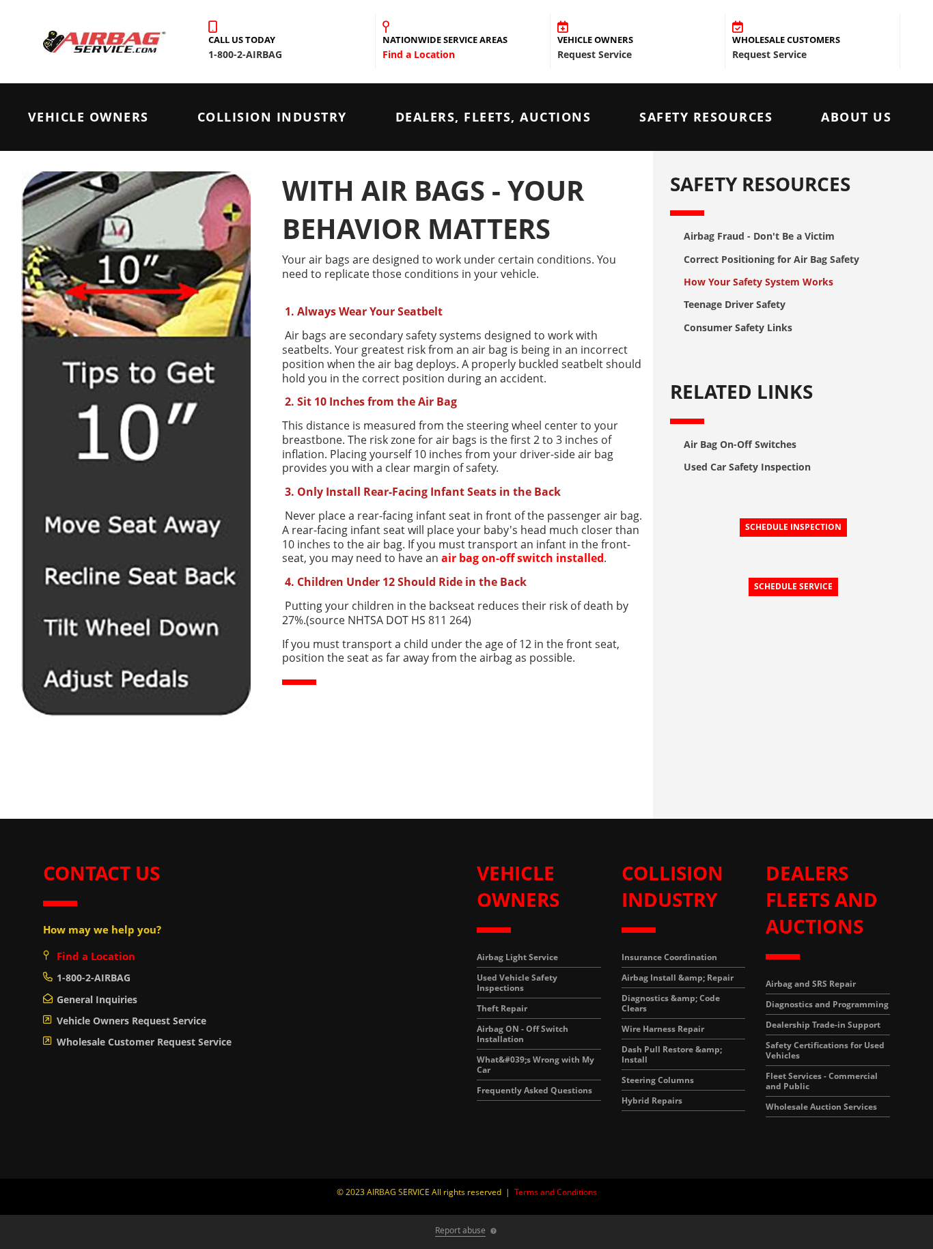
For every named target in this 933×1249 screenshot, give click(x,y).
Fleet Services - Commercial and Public (822, 1081)
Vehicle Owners (88, 117)
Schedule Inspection (793, 527)
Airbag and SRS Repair (811, 984)
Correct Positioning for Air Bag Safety (771, 259)
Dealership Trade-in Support (823, 1024)
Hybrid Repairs (652, 1100)
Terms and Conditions (555, 1192)
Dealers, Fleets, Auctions (493, 117)
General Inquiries (97, 999)
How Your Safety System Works (758, 281)
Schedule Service (793, 586)
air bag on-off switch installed (522, 557)
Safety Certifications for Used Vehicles (825, 1050)
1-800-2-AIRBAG (93, 977)
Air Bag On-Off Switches (740, 444)
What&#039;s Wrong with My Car (535, 1065)
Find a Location (418, 54)
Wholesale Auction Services (821, 1106)
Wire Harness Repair (663, 1029)
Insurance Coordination (669, 957)
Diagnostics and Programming (827, 1004)
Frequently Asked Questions (534, 1090)
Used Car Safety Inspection (747, 466)
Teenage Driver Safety (734, 304)
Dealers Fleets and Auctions (822, 899)
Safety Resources (705, 117)
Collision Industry (272, 117)
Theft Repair (502, 1008)
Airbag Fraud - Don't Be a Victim (759, 235)
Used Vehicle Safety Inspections (517, 983)
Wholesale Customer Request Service (144, 1041)
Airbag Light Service (517, 957)
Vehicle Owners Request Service (131, 1020)
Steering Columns (658, 1080)
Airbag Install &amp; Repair (678, 977)
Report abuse (460, 1230)
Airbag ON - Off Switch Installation (522, 1034)
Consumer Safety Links (738, 327)
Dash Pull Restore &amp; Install (672, 1054)
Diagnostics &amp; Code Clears (671, 1003)
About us (856, 117)
